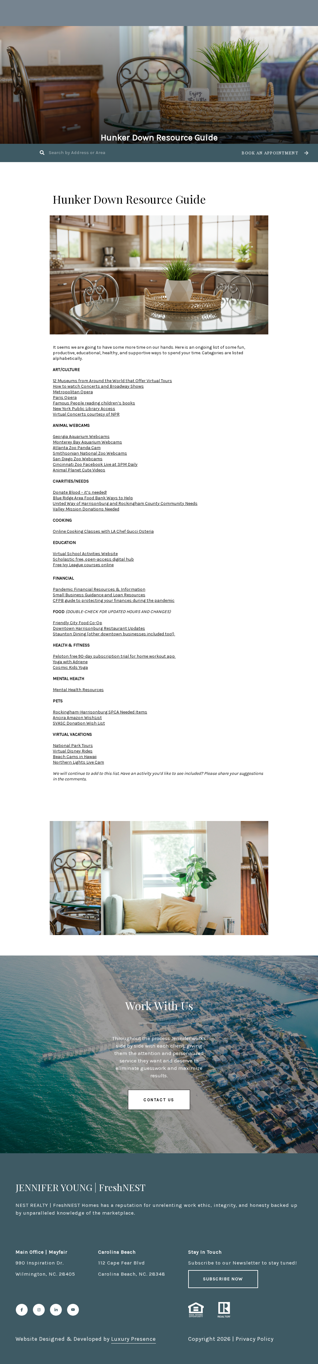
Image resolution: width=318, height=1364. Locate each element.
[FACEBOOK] (22, 1310)
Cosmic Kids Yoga (70, 667)
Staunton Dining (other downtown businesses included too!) (114, 634)
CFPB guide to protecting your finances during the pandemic (114, 600)
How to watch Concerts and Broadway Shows (98, 386)
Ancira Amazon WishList (77, 717)
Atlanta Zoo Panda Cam (77, 447)
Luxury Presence (133, 1338)
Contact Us (159, 1099)
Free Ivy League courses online (83, 564)
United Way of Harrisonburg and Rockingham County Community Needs (125, 503)
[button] (274, 153)
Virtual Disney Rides (73, 751)
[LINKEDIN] (56, 1310)
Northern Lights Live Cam (78, 762)
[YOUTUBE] (73, 1310)
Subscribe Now (223, 1279)
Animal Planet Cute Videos (79, 470)
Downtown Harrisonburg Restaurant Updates (99, 628)
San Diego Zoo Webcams (77, 458)
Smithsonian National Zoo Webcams (90, 453)
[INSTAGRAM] (39, 1310)
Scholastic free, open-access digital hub (93, 559)
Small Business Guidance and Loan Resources (99, 595)
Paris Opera (65, 397)
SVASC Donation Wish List (79, 723)
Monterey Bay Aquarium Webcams (87, 442)
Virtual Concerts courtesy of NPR (86, 414)
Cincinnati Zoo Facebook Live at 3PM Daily (95, 464)
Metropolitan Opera (73, 392)
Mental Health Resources (78, 689)
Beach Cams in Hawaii (75, 756)
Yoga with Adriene (70, 661)
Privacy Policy (255, 1338)
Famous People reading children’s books (94, 403)
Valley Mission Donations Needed (86, 509)
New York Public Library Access (84, 408)
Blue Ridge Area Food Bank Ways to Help (93, 498)
